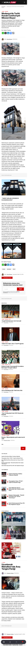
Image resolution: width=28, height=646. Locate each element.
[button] (2, 2)
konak (3, 269)
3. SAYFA (3, 562)
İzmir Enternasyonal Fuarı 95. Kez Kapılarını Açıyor (13, 465)
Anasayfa (3, 6)
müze (14, 269)
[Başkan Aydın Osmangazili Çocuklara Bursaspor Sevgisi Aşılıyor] (13, 357)
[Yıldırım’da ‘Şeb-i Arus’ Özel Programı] (13, 334)
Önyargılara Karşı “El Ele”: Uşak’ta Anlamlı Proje (12, 458)
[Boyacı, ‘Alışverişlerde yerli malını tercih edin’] (13, 427)
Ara (2, 444)
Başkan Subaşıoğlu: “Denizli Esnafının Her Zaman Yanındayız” (13, 463)
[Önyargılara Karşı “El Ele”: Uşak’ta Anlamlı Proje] (4, 481)
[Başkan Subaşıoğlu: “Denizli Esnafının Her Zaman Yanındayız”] (4, 496)
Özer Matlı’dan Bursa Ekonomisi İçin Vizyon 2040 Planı (12, 461)
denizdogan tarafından (7, 523)
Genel (3, 11)
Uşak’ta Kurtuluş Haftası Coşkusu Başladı (11, 456)
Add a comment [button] (7, 277)
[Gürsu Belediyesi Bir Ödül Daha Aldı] (13, 381)
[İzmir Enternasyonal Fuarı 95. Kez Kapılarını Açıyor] (4, 503)
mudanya (9, 269)
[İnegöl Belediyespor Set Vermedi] (13, 311)
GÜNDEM (6, 11)
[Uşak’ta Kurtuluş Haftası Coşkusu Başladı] (4, 474)
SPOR (10, 319)
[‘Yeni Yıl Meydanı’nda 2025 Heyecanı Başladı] (13, 403)
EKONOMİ (4, 435)
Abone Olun (20, 289)
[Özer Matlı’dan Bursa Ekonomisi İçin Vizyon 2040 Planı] (4, 489)
